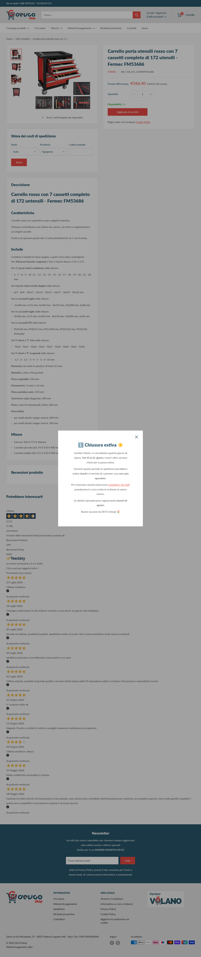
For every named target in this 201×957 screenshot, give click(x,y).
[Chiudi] (136, 436)
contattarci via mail (118, 484)
